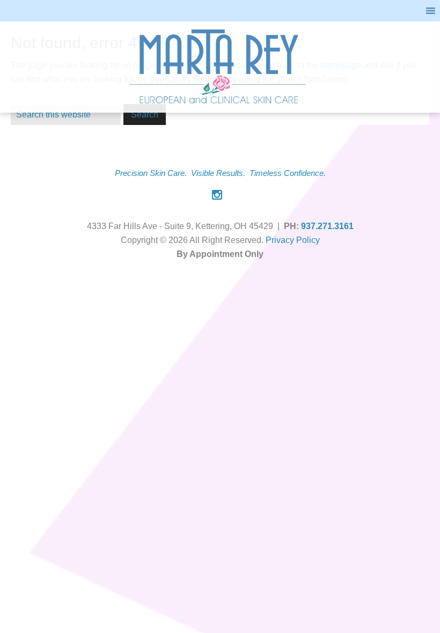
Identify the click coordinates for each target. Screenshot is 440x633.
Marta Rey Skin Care (219, 67)
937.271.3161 (327, 226)
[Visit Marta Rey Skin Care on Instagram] (217, 196)
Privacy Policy (293, 240)
